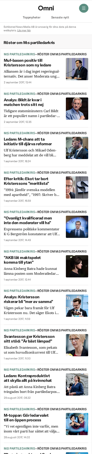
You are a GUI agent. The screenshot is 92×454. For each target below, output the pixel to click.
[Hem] (46, 8)
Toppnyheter (31, 17)
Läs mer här (24, 30)
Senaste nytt (60, 17)
